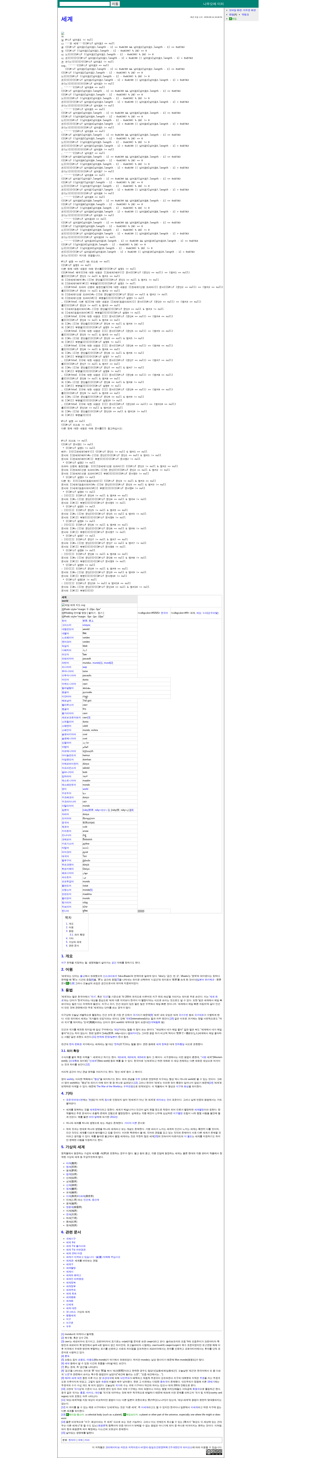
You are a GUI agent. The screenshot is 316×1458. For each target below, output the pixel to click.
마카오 (89, 1392)
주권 (202, 1378)
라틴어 (65, 662)
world (85, 789)
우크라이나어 (69, 801)
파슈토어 (66, 877)
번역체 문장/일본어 (107, 1036)
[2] (111, 662)
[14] (211, 1082)
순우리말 (213, 613)
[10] (172, 1018)
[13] (136, 1082)
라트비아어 (68, 658)
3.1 (71, 934)
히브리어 (66, 906)
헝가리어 (66, 902)
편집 (234, 18)
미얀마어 (66, 696)
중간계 (95, 1199)
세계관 (69, 1260)
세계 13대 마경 (74, 1253)
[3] (89, 717)
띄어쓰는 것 (162, 1099)
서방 (204, 1057)
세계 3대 (70, 1242)
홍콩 (82, 1392)
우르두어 (66, 793)
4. (62, 1093)
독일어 (65, 646)
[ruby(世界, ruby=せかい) (96, 810)
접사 (107, 1099)
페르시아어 (68, 873)
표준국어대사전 (74, 1099)
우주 (137, 1079)
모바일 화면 (235, 10)
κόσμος (86, 625)
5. (62, 1147)
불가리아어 (68, 713)
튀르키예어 (68, 868)
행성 (96, 1079)
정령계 (69, 1207)
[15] (156, 1136)
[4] (132, 810)
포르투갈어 (68, 881)
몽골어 (65, 692)
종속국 (163, 1381)
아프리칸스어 (69, 768)
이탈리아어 (68, 805)
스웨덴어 (66, 726)
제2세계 (131, 1057)
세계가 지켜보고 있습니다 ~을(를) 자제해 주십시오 (93, 1257)
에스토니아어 (69, 780)
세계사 (69, 1271)
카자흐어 (66, 831)
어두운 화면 (249, 10)
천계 (68, 1214)
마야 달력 (94, 1117)
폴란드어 (66, 885)
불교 (82, 976)
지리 (87, 1440)
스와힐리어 (68, 721)
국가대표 (199, 1015)
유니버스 (71, 1311)
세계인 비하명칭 (75, 1279)
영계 (68, 1188)
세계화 (69, 1300)
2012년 (114, 1117)
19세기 (211, 1381)
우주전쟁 (128, 1086)
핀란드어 (66, 894)
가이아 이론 (130, 1123)
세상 (198, 613)
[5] (91, 890)
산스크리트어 (110, 976)
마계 (68, 1163)
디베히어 (66, 650)
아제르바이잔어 (70, 763)
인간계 (87, 1199)
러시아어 (66, 667)
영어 (64, 789)
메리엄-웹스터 (76, 1414)
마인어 (65, 679)
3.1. (63, 1050)
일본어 (65, 810)
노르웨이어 (68, 637)
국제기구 (71, 1238)
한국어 (164, 613)
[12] (88, 1064)
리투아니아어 (69, 675)
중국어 (65, 822)
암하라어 (66, 776)
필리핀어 (66, 898)
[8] (73, 983)
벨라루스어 (68, 704)
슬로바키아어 (69, 734)
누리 (205, 613)
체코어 (65, 826)
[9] (151, 1015)
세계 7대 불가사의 (76, 1246)
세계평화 (71, 1297)
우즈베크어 (68, 797)
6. (62, 1232)
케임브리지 (132, 1414)
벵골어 (65, 709)
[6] (92, 979)
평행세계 (71, 1315)
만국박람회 (154, 1022)
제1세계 (122, 1057)
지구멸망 (178, 1113)
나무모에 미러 (213, 3)
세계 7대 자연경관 (76, 1249)
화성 (186, 1086)
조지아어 (66, 818)
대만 (97, 1392)
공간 (114, 962)
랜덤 (231, 14)
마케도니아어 (69, 683)
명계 (68, 1166)
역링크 (245, 14)
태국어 (65, 856)
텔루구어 (66, 860)
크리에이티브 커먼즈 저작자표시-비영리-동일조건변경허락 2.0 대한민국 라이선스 (149, 1447)
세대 (67, 1363)
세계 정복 (161, 1044)
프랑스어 (66, 890)
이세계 (81, 1196)
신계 (68, 1185)
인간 (105, 996)
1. (62, 956)
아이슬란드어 (69, 755)
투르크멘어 (68, 864)
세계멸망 (199, 1109)
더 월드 (188, 1136)
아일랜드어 (68, 759)
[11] (94, 1036)
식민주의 (125, 1378)
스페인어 (66, 730)
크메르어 (66, 839)
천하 (116, 1044)
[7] (117, 979)
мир (85, 667)
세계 (67, 19)
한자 (64, 620)
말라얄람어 (68, 688)
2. (62, 969)
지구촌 (69, 1322)
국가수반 (183, 1015)
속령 (103, 1381)
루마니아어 (68, 671)
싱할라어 (66, 742)
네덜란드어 (68, 629)
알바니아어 (68, 772)
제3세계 (141, 1057)
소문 (67, 1374)
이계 (68, 1196)
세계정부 (71, 1286)
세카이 (133, 1033)
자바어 (65, 814)
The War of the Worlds (108, 1086)
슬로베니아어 (69, 738)
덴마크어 (66, 641)
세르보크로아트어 (71, 717)
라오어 (65, 654)
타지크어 (66, 852)
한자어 (72, 1440)
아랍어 (65, 747)
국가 (93, 996)
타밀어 (65, 847)
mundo (96, 662)
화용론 (101, 1425)
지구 (63, 962)
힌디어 (65, 911)
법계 (68, 1174)
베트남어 (66, 700)
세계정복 (94, 1109)
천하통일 (180, 1044)
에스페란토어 (69, 784)
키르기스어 (68, 843)
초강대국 (107, 1378)
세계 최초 (71, 1293)
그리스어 (66, 625)
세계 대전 (71, 1308)
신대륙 (73, 1060)
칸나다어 (66, 835)
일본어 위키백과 (205, 979)
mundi (107, 662)
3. (62, 990)
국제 (128, 1018)
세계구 (69, 1264)
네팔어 (65, 633)
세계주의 (71, 1290)
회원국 (196, 1389)
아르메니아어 (69, 751)
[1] (101, 662)
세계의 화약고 (73, 1275)
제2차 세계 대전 (73, 1378)
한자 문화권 (75, 1044)
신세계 (93, 1060)
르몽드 (81, 1359)
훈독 (67, 1356)
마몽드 (90, 1359)
